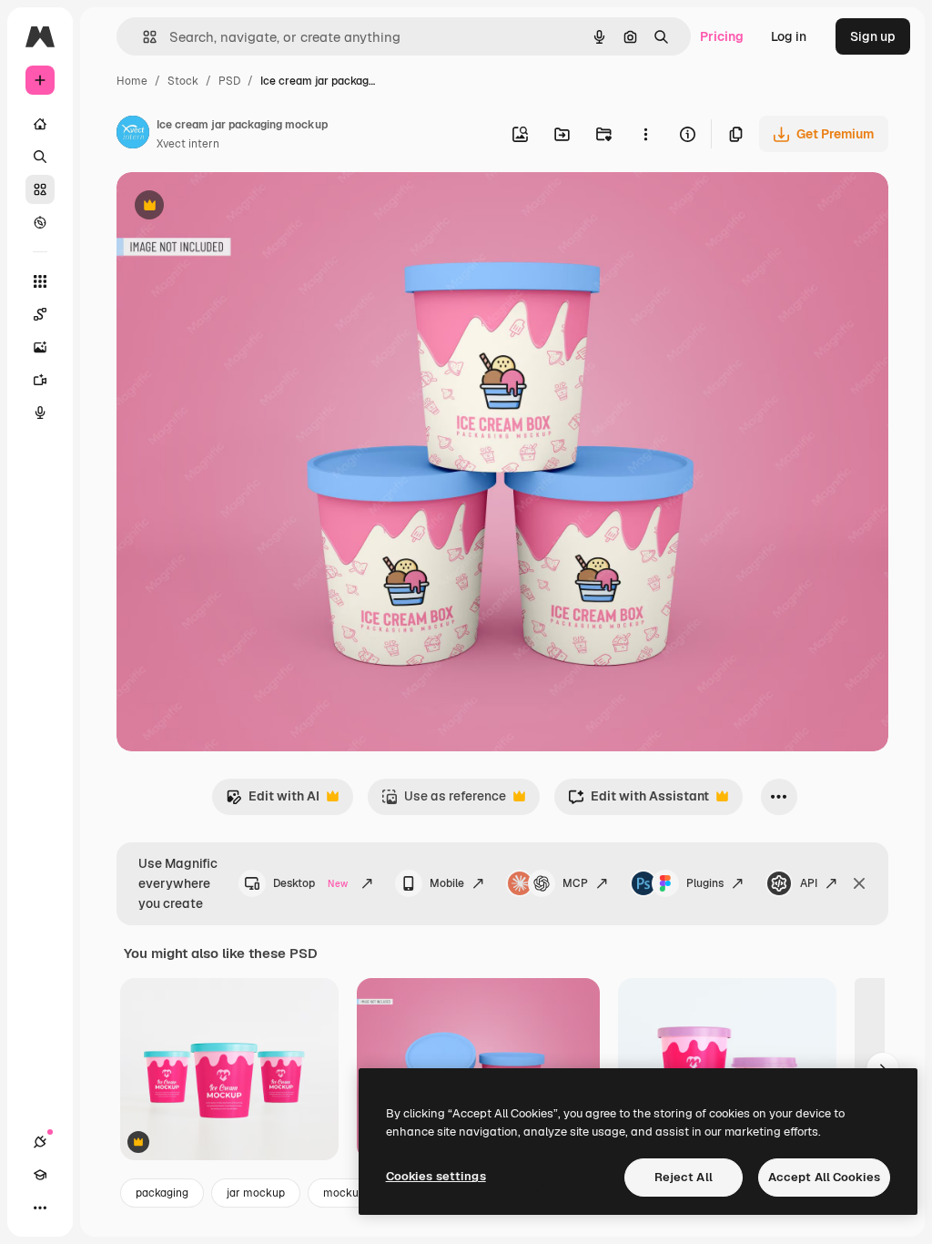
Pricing (722, 36)
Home (131, 81)
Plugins (705, 883)
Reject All (683, 1177)
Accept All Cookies (824, 1177)
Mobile (447, 883)
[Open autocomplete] (142, 37)
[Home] (40, 123)
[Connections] (40, 1142)
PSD (229, 81)
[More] (40, 1207)
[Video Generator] (40, 379)
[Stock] (40, 189)
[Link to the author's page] (132, 135)
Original (233, 207)
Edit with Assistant (638, 801)
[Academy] (40, 1174)
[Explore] (40, 222)
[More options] (645, 134)
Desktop (310, 883)
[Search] (40, 156)
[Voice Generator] (40, 412)
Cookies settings (436, 1176)
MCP (575, 883)
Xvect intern (188, 144)
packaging (162, 1193)
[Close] (859, 883)
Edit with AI (272, 801)
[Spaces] (40, 314)
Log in (788, 36)
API (808, 883)
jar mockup (256, 1193)
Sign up (873, 36)
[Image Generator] (40, 347)
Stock (182, 81)
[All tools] (40, 281)
